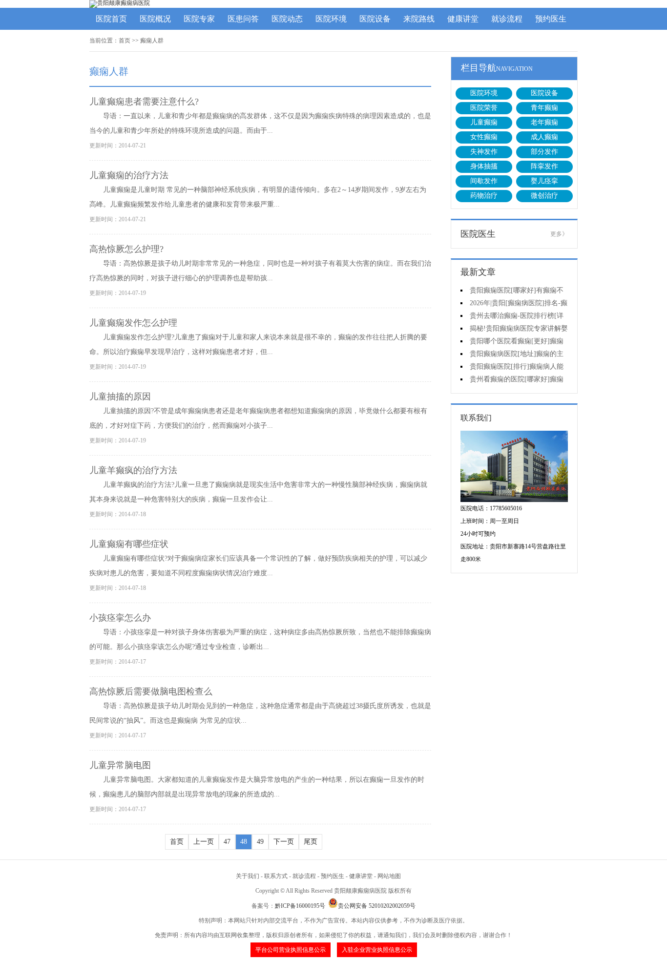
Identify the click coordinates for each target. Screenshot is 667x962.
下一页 (283, 841)
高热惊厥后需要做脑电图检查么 (150, 691)
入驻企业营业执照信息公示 (377, 949)
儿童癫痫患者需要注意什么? (144, 101)
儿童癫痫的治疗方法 (128, 175)
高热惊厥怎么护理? (126, 249)
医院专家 (199, 19)
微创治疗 (544, 195)
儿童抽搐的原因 (120, 396)
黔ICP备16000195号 (300, 905)
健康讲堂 (463, 19)
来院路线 (419, 19)
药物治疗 (484, 195)
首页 (124, 40)
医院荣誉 (484, 107)
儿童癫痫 (484, 122)
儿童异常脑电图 (120, 765)
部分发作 (544, 151)
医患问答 (243, 19)
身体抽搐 (484, 166)
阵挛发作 (544, 166)
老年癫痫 (544, 122)
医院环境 (331, 19)
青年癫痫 (544, 107)
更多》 (559, 233)
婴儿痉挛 (544, 181)
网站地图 (389, 876)
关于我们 (247, 876)
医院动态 (287, 19)
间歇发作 (484, 181)
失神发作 (484, 151)
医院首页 (111, 19)
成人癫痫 (544, 137)
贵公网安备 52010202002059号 (377, 905)
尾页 (310, 841)
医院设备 (375, 19)
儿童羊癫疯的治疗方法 (133, 470)
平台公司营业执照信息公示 (290, 949)
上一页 (203, 841)
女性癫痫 (484, 137)
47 (227, 841)
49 (260, 841)
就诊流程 (506, 19)
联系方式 (276, 876)
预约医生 (550, 19)
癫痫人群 (152, 40)
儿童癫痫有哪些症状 (128, 544)
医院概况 (155, 19)
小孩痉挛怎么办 (120, 618)
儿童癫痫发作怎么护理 (133, 323)
